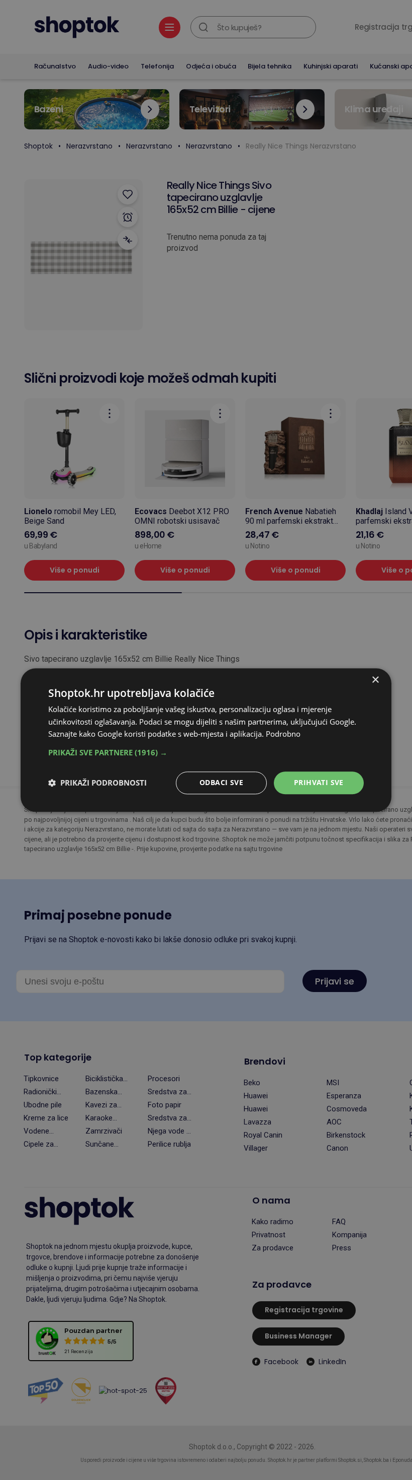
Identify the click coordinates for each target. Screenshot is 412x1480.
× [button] (375, 680)
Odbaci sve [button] (221, 782)
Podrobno (283, 734)
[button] (206, 752)
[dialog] (206, 740)
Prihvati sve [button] (319, 782)
